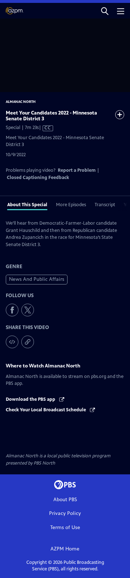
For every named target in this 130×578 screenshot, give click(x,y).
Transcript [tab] (105, 205)
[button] (104, 10)
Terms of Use (65, 527)
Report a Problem (77, 170)
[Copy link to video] (27, 342)
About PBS (65, 499)
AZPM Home (65, 549)
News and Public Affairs (36, 279)
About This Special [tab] (27, 205)
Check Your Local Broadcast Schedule (46, 410)
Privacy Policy (65, 513)
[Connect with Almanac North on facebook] (12, 310)
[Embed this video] (12, 342)
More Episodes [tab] (71, 205)
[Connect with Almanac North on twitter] (27, 310)
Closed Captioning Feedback (38, 177)
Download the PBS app (31, 399)
